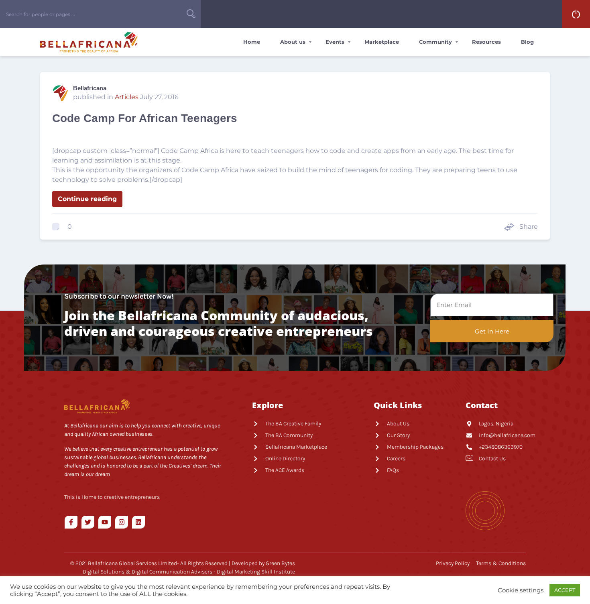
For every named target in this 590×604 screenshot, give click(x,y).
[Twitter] (87, 522)
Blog (527, 42)
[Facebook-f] (71, 522)
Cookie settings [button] (520, 590)
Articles (126, 97)
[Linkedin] (138, 522)
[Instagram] (121, 522)
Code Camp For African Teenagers (144, 118)
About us (292, 42)
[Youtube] (104, 522)
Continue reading (87, 199)
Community (435, 42)
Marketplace (381, 42)
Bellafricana (89, 88)
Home (251, 42)
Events (335, 42)
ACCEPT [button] (564, 590)
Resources (486, 42)
